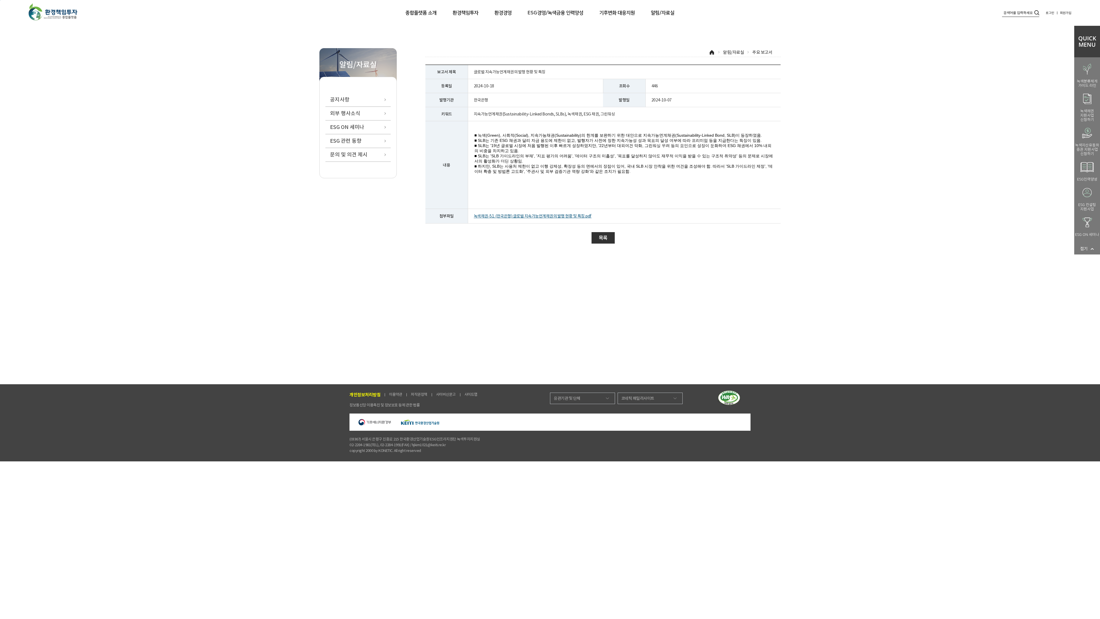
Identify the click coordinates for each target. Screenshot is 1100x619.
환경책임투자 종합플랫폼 (53, 11)
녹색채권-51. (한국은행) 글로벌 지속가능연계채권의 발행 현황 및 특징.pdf (533, 216)
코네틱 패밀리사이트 (637, 398)
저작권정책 (419, 394)
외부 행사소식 (345, 113)
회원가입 (1065, 13)
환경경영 (503, 12)
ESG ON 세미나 (347, 127)
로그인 (1050, 13)
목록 (603, 238)
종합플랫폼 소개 (421, 12)
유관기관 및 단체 (567, 398)
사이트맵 (471, 394)
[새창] (729, 398)
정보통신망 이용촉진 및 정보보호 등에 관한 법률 (384, 405)
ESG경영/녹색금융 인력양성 (555, 12)
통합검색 (1036, 12)
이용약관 (395, 394)
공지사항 (339, 99)
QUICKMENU (1087, 41)
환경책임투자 (465, 12)
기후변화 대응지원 (617, 12)
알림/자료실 (662, 12)
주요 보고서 (762, 52)
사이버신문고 (446, 394)
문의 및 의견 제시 (349, 154)
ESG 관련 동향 (346, 141)
